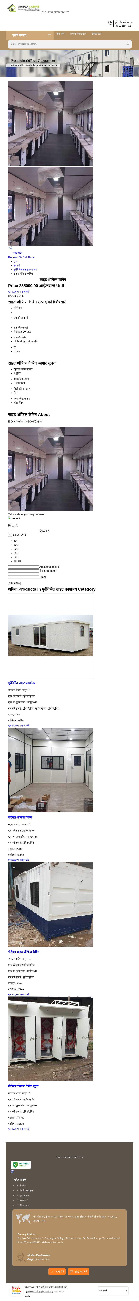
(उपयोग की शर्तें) (61, 1287)
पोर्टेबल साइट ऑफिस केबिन (23, 952)
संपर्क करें (96, 34)
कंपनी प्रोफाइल (78, 34)
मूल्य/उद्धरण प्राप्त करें (18, 291)
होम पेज (60, 34)
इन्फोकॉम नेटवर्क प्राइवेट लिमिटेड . (39, 1291)
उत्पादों (17, 265)
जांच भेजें (17, 253)
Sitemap (24, 1205)
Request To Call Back (21, 257)
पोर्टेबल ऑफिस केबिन (20, 817)
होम (15, 261)
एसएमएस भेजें (81, 1271)
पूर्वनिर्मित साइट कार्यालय (25, 269)
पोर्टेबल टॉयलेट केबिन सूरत (23, 1086)
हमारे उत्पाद (19, 35)
